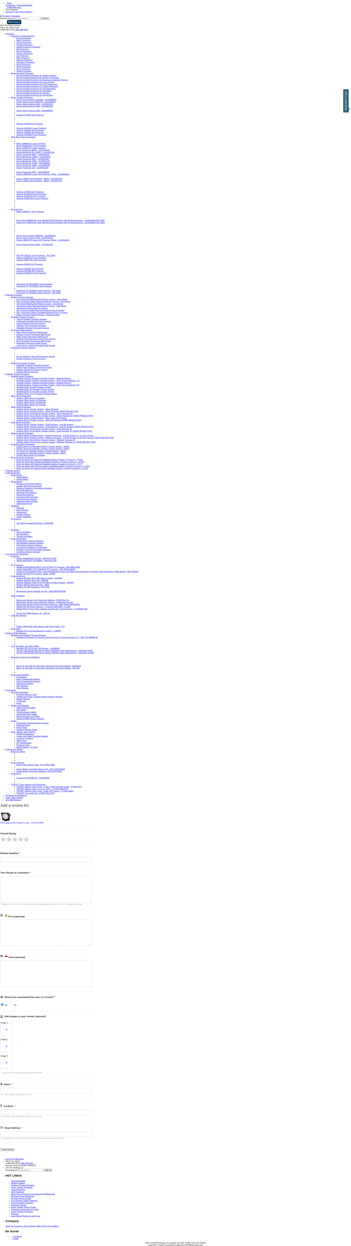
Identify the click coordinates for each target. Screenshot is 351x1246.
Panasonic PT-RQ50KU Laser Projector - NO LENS (38, 293)
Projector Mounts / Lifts (26, 694)
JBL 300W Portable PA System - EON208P (34, 523)
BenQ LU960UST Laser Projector (30, 148)
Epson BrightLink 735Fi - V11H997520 (33, 161)
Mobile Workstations (25, 734)
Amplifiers (15, 530)
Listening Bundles (18, 539)
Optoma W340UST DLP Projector (31, 196)
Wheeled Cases (23, 725)
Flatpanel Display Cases (26, 730)
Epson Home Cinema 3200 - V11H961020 (34, 106)
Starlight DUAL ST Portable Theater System (35, 389)
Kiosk (18, 703)
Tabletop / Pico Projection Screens (31, 326)
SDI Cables (21, 710)
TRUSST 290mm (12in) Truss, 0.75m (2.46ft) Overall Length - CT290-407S (49, 787)
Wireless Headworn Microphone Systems (34, 488)
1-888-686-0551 (21, 30)
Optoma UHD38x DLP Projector (30, 132)
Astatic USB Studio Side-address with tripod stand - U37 (40, 626)
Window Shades (18, 1183)
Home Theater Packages (22, 1187)
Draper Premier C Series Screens (31, 359)
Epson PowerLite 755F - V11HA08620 (32, 172)
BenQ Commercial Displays (28, 679)
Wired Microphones (24, 490)
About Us (9, 1226)
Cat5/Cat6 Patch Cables (26, 714)
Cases (13, 721)
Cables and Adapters (20, 705)
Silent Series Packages (21, 396)
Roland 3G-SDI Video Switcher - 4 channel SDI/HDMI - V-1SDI (43, 607)
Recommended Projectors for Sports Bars (34, 95)
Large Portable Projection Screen (30, 323)
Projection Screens (13, 295)
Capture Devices (18, 576)
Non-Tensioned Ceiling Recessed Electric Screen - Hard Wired (43, 301)
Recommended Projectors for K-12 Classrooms (36, 84)
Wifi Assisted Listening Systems (30, 543)
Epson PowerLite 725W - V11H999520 (33, 165)
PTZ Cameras (17, 565)
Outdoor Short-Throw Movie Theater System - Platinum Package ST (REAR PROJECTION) (56, 442)
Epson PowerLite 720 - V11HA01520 (32, 168)
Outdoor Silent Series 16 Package (31, 402)
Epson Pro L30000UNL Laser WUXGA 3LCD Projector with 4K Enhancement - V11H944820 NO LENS (60, 220)
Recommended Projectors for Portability (33, 91)
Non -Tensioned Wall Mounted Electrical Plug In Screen (40, 310)
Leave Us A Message (14, 1159)
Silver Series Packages (21, 407)
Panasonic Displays (24, 683)
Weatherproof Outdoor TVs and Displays (28, 635)
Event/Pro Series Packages (23, 444)
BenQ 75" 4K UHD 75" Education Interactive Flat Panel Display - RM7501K (48, 666)
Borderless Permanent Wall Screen (31, 343)
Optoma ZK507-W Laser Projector (31, 260)
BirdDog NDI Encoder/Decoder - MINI (32, 585)
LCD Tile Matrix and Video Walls (25, 646)
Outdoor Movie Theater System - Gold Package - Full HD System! (44, 424)
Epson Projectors (23, 51)
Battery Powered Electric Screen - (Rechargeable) (38, 315)
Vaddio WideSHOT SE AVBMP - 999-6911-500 (36, 560)
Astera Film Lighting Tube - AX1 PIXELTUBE (35, 765)
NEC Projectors (23, 58)
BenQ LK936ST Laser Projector (30, 211)
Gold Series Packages (20, 422)
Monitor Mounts (23, 699)
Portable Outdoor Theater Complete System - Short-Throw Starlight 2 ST (48, 385)
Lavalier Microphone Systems (29, 486)
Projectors (9, 34)
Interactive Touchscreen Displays (25, 657)
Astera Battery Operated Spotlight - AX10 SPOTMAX (39, 771)
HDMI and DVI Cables (26, 708)
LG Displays (21, 677)
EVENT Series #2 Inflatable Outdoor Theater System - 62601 (42, 449)
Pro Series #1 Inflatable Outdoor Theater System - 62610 (41, 451)
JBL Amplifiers (22, 534)
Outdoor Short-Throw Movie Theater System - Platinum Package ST (46, 440)
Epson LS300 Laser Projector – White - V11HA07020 (39, 179)
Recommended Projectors (22, 73)
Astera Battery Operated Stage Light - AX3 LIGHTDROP (40, 769)
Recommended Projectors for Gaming (32, 93)
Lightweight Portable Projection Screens (33, 321)
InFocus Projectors (24, 53)
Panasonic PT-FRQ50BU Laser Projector (34, 286)
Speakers (15, 506)
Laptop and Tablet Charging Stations (32, 736)
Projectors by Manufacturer (23, 36)
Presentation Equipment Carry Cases (32, 723)
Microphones (16, 481)
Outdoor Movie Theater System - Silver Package (37, 409)
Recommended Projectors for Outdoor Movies (36, 75)
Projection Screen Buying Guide (25, 1209)
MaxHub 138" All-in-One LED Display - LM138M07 (38, 648)
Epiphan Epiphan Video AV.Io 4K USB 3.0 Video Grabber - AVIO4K (45, 582)
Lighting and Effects (14, 749)
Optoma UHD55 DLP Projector (29, 124)
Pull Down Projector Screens (23, 348)
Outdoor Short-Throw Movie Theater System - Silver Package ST (44, 413)
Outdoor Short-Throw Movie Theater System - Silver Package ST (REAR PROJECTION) (54, 416)
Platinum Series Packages (22, 433)
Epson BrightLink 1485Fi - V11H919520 (33, 157)
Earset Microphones (25, 495)
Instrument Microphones (27, 501)
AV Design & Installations (16, 795)
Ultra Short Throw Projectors (23, 137)
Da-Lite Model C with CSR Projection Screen (35, 356)
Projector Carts (22, 745)
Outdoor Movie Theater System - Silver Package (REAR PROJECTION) (47, 411)
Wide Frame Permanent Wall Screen (32, 337)
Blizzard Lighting (18, 751)
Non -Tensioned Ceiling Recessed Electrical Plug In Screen (41, 312)
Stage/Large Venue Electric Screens (32, 308)
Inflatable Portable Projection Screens (32, 328)
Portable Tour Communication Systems (33, 550)
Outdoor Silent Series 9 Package (30, 398)
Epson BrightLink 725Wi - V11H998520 (33, 163)
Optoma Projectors (24, 60)
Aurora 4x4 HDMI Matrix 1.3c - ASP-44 (33, 613)
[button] (3, 839)
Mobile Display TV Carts (26, 747)
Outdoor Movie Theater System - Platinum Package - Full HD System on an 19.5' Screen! (55, 435)
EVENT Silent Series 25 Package (30, 455)
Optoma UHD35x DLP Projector (30, 130)
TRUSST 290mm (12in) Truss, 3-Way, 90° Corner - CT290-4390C (44, 791)
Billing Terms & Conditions (47, 1226)
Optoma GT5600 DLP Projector (30, 115)
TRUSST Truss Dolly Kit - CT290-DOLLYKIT (35, 793)
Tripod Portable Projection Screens (31, 319)
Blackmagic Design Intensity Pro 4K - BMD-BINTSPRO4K (41, 591)
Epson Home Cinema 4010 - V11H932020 (34, 104)
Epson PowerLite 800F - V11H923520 (32, 159)
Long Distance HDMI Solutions (24, 1200)
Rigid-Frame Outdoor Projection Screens (34, 367)
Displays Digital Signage (15, 633)
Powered (20, 508)
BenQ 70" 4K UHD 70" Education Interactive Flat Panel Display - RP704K (48, 668)
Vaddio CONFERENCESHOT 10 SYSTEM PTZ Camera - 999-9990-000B (48, 567)
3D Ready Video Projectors (22, 1196)
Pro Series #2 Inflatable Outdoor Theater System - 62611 (41, 453)
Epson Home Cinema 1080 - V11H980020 (34, 110)
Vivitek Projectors (23, 71)
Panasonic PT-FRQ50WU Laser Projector (34, 284)
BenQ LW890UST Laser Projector (31, 143)
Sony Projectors (23, 69)
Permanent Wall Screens (21, 330)
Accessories (10, 690)
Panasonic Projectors (25, 62)
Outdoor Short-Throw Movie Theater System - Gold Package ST (44, 429)
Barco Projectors (23, 38)
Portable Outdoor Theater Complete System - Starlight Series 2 (43, 383)
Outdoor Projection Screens (23, 363)
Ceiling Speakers (23, 517)
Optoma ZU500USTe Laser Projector (32, 198)
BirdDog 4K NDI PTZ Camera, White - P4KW (35, 574)
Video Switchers (18, 596)
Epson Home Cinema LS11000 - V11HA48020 (36, 100)
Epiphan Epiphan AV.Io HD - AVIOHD (32, 580)
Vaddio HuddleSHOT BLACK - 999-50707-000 (36, 558)
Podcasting (16, 629)
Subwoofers (21, 512)
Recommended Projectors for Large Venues (35, 82)
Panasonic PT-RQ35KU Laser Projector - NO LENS (38, 290)
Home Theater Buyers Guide (23, 1207)
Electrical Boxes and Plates (28, 716)
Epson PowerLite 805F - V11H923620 (32, 154)
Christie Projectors (24, 45)
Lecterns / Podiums (24, 738)
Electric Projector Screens (22, 297)
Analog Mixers (22, 479)
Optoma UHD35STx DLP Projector (31, 135)
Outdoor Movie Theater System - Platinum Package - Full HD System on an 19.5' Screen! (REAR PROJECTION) (65, 438)
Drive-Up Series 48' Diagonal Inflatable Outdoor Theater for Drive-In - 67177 (49, 464)
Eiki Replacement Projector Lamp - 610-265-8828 (21, 823)
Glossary (15, 1214)
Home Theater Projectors (22, 97)
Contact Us (19, 1226)
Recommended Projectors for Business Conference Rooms (42, 80)
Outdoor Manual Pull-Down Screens (32, 370)
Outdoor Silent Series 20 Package (31, 405)
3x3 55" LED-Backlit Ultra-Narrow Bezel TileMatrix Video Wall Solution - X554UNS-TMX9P (55, 653)
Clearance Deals (18, 1181)
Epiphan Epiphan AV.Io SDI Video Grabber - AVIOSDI (39, 578)
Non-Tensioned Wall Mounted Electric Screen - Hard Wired (41, 299)
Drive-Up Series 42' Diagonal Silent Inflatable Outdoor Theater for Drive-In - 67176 (52, 468)
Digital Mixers (22, 477)
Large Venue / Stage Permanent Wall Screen (35, 345)
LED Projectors (17, 1192)
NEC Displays (22, 686)
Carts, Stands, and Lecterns (23, 732)
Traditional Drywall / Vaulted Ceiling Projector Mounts (39, 697)
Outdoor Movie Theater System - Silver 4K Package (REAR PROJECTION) (48, 420)
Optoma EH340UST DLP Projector (31, 194)
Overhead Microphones (26, 499)
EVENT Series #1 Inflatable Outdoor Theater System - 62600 (42, 446)
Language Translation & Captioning (31, 547)
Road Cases (21, 727)
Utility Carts (21, 740)
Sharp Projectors (23, 67)
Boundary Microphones (26, 492)
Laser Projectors (18, 1190)
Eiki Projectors (22, 49)
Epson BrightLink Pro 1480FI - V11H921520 (35, 152)
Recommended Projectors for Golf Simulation (36, 89)
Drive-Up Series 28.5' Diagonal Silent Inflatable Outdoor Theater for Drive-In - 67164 (53, 466)
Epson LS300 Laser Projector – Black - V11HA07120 (39, 181)
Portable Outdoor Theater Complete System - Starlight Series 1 (43, 378)
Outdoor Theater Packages (17, 374)
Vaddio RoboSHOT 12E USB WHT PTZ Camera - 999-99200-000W (45, 569)
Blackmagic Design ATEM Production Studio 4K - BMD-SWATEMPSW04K (48, 604)
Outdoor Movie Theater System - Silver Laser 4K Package (41, 418)
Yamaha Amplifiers (24, 536)
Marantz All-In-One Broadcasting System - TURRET (38, 631)
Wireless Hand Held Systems (29, 484)
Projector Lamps (12, 470)
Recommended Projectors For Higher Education (37, 86)
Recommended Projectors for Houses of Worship (37, 78)
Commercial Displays (20, 675)
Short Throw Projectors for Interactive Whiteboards (33, 1194)
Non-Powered (22, 510)
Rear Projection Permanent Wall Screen (33, 341)
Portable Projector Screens (22, 317)
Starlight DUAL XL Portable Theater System (35, 391)
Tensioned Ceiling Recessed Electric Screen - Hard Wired (41, 306)
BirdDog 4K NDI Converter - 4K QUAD (32, 587)
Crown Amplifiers (23, 532)
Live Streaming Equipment (16, 554)
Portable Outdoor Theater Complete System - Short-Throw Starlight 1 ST (48, 380)
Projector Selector (18, 1205)
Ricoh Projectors (23, 64)
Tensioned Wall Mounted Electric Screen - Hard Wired (39, 304)
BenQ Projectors (23, 40)
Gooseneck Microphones (27, 497)
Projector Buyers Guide (21, 1198)
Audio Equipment (12, 473)
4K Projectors (17, 209)
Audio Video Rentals (14, 798)
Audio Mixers (16, 475)
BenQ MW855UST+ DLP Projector (31, 146)
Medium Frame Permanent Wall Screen (33, 334)
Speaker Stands (23, 514)
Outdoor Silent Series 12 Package (31, 400)
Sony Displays (22, 688)
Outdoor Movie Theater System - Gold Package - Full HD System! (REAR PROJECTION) (55, 427)
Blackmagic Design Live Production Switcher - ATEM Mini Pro (42, 600)
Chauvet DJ (16, 773)
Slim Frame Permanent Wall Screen (31, 332)
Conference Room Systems (28, 552)
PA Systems (16, 519)
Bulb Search (14, 22)
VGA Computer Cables (26, 712)
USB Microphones (24, 503)
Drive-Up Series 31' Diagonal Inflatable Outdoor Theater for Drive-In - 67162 (49, 460)
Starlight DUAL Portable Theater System (33, 387)
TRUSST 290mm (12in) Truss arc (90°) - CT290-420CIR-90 (42, 789)
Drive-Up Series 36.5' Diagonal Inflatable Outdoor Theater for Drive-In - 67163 (50, 462)
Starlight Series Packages (22, 376)
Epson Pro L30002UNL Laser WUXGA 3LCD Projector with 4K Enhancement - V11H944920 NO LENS (60, 222)
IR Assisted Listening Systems (29, 545)
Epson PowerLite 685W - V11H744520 (33, 150)
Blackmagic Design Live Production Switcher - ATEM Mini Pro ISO (44, 602)
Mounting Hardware (19, 692)
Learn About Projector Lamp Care (25, 1216)
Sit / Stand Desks (23, 743)
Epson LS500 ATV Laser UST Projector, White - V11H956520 (42, 174)
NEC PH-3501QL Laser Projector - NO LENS (35, 255)
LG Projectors (22, 56)
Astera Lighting (17, 762)
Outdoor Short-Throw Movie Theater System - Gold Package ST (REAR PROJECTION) (54, 431)
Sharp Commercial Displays (28, 681)
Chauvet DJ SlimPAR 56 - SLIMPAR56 (32, 778)
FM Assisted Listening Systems (29, 541)
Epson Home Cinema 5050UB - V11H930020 (36, 102)
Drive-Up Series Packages (22, 457)
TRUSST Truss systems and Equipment (28, 784)
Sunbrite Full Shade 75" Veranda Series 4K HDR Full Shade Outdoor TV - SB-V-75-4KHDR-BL (57, 637)
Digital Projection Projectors (28, 47)
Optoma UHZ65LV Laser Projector (31, 128)
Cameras (15, 556)
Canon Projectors (24, 42)
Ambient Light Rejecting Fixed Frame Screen (35, 339)
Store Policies (30, 1226)
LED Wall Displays (13, 800)
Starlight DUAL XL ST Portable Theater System (36, 394)
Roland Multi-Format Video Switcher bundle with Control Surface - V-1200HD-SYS (51, 609)
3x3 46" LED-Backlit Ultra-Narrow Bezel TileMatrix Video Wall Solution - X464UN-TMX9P (54, 650)
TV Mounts (21, 701)
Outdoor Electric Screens (27, 372)
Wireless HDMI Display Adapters (30, 719)
